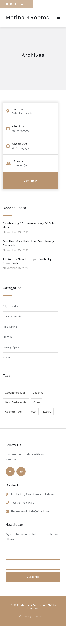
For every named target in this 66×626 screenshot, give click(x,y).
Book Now (16, 4)
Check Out (19, 144)
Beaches (38, 392)
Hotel (32, 411)
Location (18, 109)
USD (36, 616)
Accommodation (15, 392)
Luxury (47, 411)
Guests (18, 161)
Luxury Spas (11, 347)
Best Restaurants (15, 402)
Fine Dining (10, 326)
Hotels (7, 337)
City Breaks (10, 306)
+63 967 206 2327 (22, 502)
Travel (7, 357)
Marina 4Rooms (27, 17)
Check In (18, 126)
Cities (36, 402)
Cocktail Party (12, 316)
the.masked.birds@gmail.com (31, 511)
